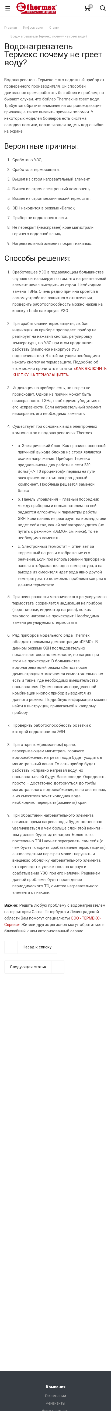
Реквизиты (55, 1403)
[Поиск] (103, 9)
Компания (55, 1386)
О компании (55, 1396)
